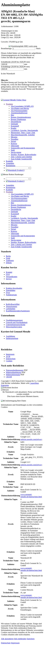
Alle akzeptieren (7, 639)
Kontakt (9, 272)
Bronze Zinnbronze (18, 119)
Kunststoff (15, 126)
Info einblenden (20, 639)
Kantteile (9, 161)
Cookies (9, 361)
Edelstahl (14, 124)
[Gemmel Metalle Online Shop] (13, 100)
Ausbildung (10, 336)
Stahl (13, 150)
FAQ (8, 274)
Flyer (8, 293)
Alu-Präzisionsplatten (19, 111)
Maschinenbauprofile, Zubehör (23, 135)
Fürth (8, 258)
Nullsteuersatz (11, 295)
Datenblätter (10, 290)
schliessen (5, 390)
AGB (8, 356)
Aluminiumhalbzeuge (19, 113)
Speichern (30, 639)
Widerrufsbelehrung (13, 372)
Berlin (8, 256)
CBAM (9, 377)
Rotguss (14, 144)
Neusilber (14, 139)
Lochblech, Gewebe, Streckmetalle (24, 130)
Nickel (13, 141)
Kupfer (13, 128)
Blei (12, 115)
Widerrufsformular (13, 375)
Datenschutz (10, 359)
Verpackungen (11, 306)
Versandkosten (11, 277)
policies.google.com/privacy (31, 439)
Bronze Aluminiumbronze (21, 117)
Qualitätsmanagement (14, 320)
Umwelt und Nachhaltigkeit (16, 322)
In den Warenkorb (8, 74)
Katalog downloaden (14, 288)
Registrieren (10, 165)
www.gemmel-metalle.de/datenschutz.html (31, 495)
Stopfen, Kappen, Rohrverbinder (23, 155)
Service (9, 279)
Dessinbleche (16, 122)
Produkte (9, 104)
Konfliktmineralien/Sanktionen (18, 311)
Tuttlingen (10, 260)
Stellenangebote (12, 338)
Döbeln (9, 263)
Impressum (10, 354)
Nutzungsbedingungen (14, 370)
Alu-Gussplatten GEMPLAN (22, 106)
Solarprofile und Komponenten (23, 148)
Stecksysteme (16, 152)
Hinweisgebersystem (14, 327)
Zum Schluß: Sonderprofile (21, 159)
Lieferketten (10, 309)
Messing (14, 137)
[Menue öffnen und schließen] (12, 174)
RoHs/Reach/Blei (13, 304)
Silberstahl (15, 146)
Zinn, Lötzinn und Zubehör (21, 157)
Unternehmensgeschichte (15, 325)
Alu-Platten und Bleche (20, 108)
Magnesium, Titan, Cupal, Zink (23, 133)
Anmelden (10, 163)
